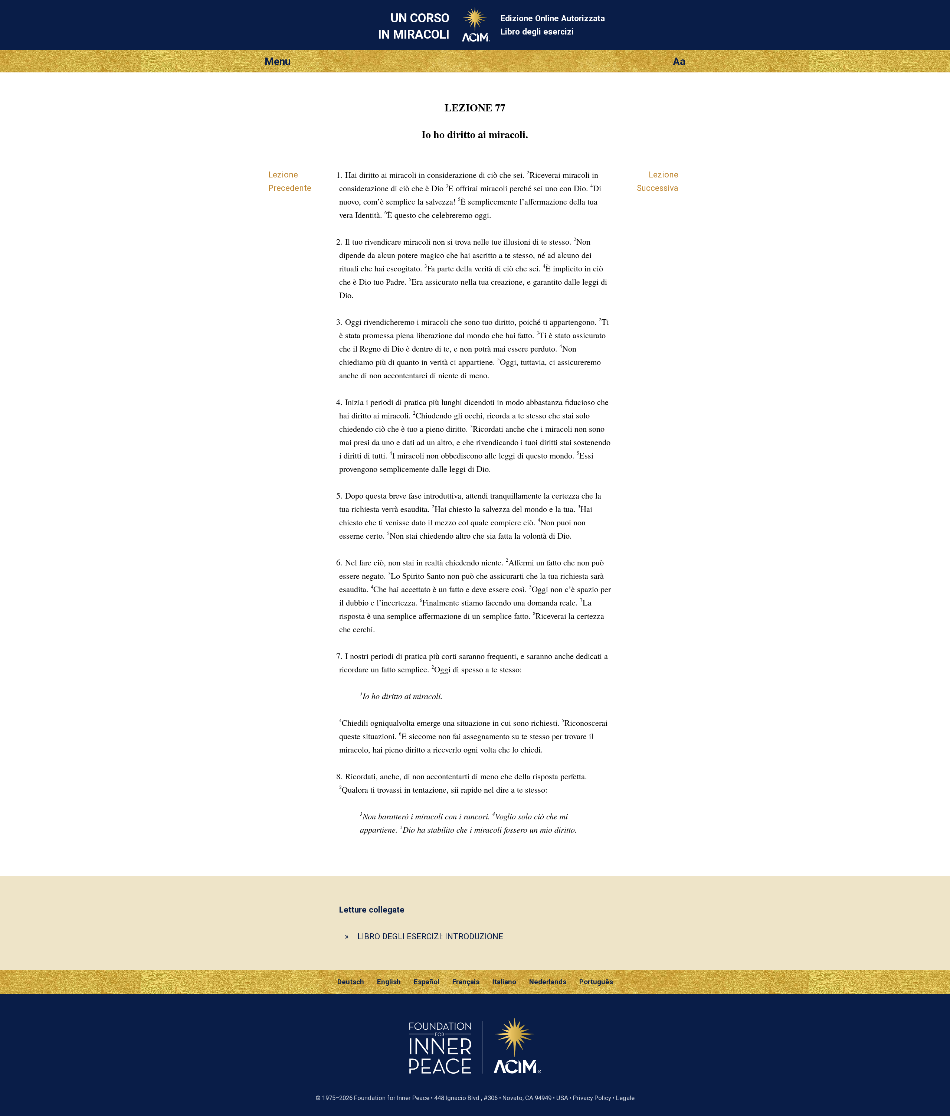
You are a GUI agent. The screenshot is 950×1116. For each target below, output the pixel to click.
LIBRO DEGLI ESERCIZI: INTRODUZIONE (430, 936)
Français (465, 982)
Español (426, 982)
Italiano (504, 982)
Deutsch (350, 982)
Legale (625, 1098)
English (389, 982)
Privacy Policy (592, 1098)
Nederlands (547, 982)
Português (596, 982)
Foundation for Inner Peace (391, 1098)
